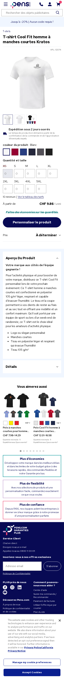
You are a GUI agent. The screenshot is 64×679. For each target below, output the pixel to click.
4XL (28, 181)
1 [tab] (21, 451)
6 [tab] (37, 451)
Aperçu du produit (20, 258)
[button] (5, 423)
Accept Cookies (32, 672)
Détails (11, 367)
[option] (6, 152)
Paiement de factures (44, 601)
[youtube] (5, 593)
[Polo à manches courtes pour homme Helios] (17, 405)
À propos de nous (11, 604)
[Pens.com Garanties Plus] (15, 530)
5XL (39, 181)
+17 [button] (26, 423)
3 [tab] (27, 451)
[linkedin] (19, 588)
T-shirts (6, 31)
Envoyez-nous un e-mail (14, 547)
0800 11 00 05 (27, 551)
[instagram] (12, 588)
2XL (5, 181)
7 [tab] (40, 451)
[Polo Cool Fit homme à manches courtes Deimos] (47, 405)
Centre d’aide (40, 590)
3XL (16, 181)
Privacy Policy (32, 647)
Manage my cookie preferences (32, 662)
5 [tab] (33, 451)
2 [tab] (24, 451)
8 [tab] (43, 451)
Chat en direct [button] (10, 543)
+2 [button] (58, 423)
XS (4, 166)
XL (49, 166)
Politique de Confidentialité (16, 573)
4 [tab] (30, 451)
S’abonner (52, 566)
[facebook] (5, 588)
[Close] (60, 620)
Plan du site (39, 612)
